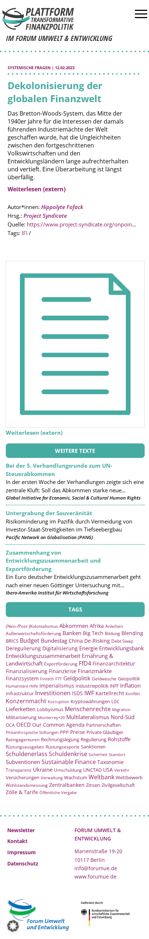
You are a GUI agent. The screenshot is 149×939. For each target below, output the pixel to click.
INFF (114, 686)
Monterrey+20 (51, 717)
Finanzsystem (22, 678)
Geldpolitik (76, 678)
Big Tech (93, 633)
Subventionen (23, 761)
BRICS (12, 641)
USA (108, 769)
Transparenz (18, 770)
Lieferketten (20, 709)
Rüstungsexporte (63, 747)
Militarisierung (21, 717)
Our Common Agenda (58, 724)
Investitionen (53, 693)
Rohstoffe (119, 739)
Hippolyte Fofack (62, 206)
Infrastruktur (20, 693)
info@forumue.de (95, 868)
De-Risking (97, 640)
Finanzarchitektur (114, 663)
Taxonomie (110, 762)
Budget (29, 640)
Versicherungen (22, 777)
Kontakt (17, 841)
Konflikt (132, 693)
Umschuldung (68, 770)
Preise (77, 732)
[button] (13, 926)
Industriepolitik (92, 686)
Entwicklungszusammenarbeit (43, 655)
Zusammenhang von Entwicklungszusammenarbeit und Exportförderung (53, 560)
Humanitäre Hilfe (22, 686)
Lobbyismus (50, 709)
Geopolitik (129, 678)
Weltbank (101, 777)
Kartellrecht (109, 693)
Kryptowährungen (90, 701)
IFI (24, 233)
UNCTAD (92, 770)
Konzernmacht (26, 701)
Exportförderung (60, 664)
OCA (10, 725)
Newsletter (21, 830)
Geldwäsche (104, 679)
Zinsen (93, 785)
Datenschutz (22, 863)
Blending (132, 633)
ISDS (77, 693)
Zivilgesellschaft (118, 785)
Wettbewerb (129, 777)
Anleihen (114, 626)
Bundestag (54, 640)
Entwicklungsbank (121, 648)
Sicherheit (98, 754)
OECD (23, 724)
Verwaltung (52, 777)
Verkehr (121, 770)
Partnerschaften (103, 725)
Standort (117, 754)
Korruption (58, 701)
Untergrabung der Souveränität (49, 513)
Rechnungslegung (60, 739)
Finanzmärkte (95, 671)
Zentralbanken (67, 784)
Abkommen (73, 625)
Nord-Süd (123, 717)
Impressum (21, 852)
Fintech (47, 678)
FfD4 (85, 663)
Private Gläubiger (104, 732)
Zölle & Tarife (22, 792)
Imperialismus (56, 685)
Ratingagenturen (22, 739)
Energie (88, 648)
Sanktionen (93, 746)
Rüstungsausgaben (25, 747)
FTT (58, 678)
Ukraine (42, 769)
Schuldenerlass (26, 754)
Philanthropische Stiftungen (32, 732)
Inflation (130, 685)
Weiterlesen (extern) (36, 189)
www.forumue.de (95, 876)
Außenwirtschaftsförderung (33, 633)
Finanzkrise (62, 671)
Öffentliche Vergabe (58, 792)
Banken (72, 633)
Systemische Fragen (29, 67)
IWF (89, 693)
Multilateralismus (87, 717)
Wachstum (75, 777)
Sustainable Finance (69, 762)
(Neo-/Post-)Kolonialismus (32, 626)
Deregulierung (23, 648)
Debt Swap (122, 641)
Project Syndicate (45, 215)
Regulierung (93, 739)
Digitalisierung (60, 648)
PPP (64, 732)
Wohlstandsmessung (27, 785)
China (76, 640)
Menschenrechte (88, 709)
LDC (115, 701)
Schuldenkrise (68, 754)
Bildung (112, 633)
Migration (121, 709)
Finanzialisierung (26, 671)
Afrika (97, 625)
